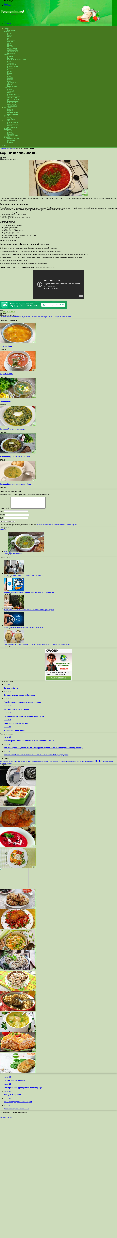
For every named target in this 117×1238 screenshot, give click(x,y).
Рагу (8, 69)
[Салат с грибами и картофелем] (14, 888)
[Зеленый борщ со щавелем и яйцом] (18, 480)
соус (108, 761)
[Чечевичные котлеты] (18, 1072)
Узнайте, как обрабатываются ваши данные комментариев (57, 524)
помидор (88, 761)
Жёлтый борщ (6, 346)
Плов (9, 61)
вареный (7, 312)
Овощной (10, 91)
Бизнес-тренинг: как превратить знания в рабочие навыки (23, 575)
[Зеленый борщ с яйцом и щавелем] (18, 453)
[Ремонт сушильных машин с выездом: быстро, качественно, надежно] (18, 785)
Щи (8, 38)
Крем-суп (10, 35)
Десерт (6, 115)
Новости (10, 142)
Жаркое (10, 71)
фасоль (2, 763)
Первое (7, 31)
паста (81, 761)
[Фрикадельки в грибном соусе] (18, 806)
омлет (77, 761)
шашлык (7, 763)
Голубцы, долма (12, 66)
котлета (29, 761)
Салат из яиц (11, 102)
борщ (2, 312)
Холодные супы (12, 50)
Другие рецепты (12, 51)
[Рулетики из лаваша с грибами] (18, 970)
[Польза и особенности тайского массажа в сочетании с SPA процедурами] (14, 608)
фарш (112, 761)
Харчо (9, 43)
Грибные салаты (13, 94)
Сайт (1, 518)
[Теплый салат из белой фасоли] (18, 990)
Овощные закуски (13, 125)
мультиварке (62, 761)
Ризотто (10, 68)
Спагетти (10, 74)
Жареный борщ (6, 374)
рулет (92, 761)
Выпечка (7, 107)
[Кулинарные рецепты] (12, 19)
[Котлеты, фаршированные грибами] (18, 908)
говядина (5, 761)
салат (98, 760)
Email (2, 514)
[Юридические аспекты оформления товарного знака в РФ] (14, 625)
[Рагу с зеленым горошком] (18, 949)
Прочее (7, 137)
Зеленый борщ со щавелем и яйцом (16, 484)
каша (23, 761)
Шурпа (9, 45)
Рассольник (11, 40)
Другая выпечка (12, 114)
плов (84, 761)
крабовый (34, 761)
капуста (19, 761)
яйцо (11, 763)
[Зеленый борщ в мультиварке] (18, 425)
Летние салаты (12, 97)
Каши (9, 76)
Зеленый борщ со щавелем (13, 553)
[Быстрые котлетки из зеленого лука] (18, 929)
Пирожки (10, 111)
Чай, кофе (10, 134)
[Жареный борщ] (18, 370)
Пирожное (10, 109)
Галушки (10, 79)
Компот (9, 132)
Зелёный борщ (6, 401)
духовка (14, 761)
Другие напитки (12, 135)
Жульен (10, 78)
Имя (2, 511)
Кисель (9, 130)
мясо (67, 761)
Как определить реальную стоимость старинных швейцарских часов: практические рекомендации (37, 644)
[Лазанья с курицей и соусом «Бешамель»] (18, 1052)
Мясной (10, 89)
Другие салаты (12, 106)
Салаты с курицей (13, 96)
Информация (11, 30)
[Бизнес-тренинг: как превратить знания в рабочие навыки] (14, 573)
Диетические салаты (14, 99)
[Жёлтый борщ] (18, 342)
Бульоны (10, 46)
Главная (3, 148)
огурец (74, 761)
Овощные (10, 63)
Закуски (7, 120)
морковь (56, 761)
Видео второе (12, 86)
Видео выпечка (12, 112)
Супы (9, 33)
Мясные (10, 56)
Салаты (7, 87)
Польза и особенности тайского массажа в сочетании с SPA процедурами (29, 610)
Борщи (9, 36)
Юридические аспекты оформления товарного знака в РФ (23, 627)
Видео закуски (12, 127)
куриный (45, 761)
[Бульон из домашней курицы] (18, 1031)
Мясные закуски (12, 122)
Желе (9, 117)
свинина (104, 761)
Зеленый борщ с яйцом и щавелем (15, 457)
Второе (6, 55)
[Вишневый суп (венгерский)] (18, 847)
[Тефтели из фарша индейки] (18, 826)
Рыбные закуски (12, 124)
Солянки (10, 41)
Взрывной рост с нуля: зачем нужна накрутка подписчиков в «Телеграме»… (29, 592)
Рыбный (10, 92)
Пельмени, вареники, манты (16, 59)
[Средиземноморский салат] (18, 867)
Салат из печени (12, 101)
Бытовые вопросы (13, 139)
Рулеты (9, 73)
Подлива (10, 84)
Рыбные (10, 58)
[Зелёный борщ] (18, 398)
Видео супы (11, 53)
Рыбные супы (12, 48)
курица (51, 761)
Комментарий (5, 508)
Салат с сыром (12, 104)
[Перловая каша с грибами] (18, 1011)
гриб (10, 761)
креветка (39, 761)
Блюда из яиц (12, 64)
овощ (70, 761)
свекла (12, 312)
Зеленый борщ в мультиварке (13, 429)
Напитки (7, 129)
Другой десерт (12, 119)
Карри (9, 81)
